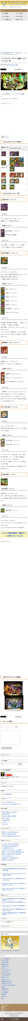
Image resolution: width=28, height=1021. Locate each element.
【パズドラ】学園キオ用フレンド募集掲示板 (12, 902)
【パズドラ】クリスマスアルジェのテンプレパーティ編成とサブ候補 (14, 874)
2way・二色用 (5, 818)
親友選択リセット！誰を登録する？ (10, 858)
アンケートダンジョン (6, 969)
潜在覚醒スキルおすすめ (7, 981)
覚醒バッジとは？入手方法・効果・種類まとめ (13, 851)
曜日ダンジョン (5, 977)
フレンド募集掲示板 (6, 794)
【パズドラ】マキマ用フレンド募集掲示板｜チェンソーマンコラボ (14, 879)
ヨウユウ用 (4, 824)
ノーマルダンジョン (6, 975)
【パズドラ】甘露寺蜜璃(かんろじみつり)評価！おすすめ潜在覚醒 (14, 869)
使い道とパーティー (6, 979)
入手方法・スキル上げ (6, 983)
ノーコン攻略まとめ (6, 19)
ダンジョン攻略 (19, 13)
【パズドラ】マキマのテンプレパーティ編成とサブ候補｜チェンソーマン (14, 884)
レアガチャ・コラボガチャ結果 (8, 985)
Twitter (3, 1007)
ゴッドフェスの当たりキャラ (8, 802)
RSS (3, 1010)
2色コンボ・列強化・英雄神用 (9, 816)
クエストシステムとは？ (7, 855)
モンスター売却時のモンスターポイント (11, 836)
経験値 (3, 987)
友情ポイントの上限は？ (7, 859)
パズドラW (4, 996)
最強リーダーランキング (7, 786)
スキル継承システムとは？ (8, 847)
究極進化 (3, 994)
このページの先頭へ (14, 1019)
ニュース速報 (4, 992)
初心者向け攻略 (5, 988)
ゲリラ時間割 (5, 13)
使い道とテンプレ (19, 19)
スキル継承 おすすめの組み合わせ (10, 846)
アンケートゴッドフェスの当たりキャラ (11, 804)
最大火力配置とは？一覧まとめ (9, 812)
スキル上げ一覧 (19, 16)
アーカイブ (3, 921)
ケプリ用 (4, 822)
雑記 (3, 998)
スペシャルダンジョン (6, 973)
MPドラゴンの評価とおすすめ (9, 834)
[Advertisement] (14, 36)
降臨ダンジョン (5, 964)
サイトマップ (5, 1008)
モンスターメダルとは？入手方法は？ (11, 844)
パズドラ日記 (4, 990)
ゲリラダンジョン (5, 971)
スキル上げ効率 (5, 16)
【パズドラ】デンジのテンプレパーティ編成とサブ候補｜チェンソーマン (14, 889)
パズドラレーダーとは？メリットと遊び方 (12, 850)
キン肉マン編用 (5, 820)
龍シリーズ (4, 968)
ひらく (5, 137)
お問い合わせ (5, 1006)
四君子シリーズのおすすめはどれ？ (10, 832)
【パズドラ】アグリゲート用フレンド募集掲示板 (13, 905)
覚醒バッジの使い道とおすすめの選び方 (11, 854)
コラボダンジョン (5, 966)
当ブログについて (6, 1004)
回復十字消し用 (5, 814)
